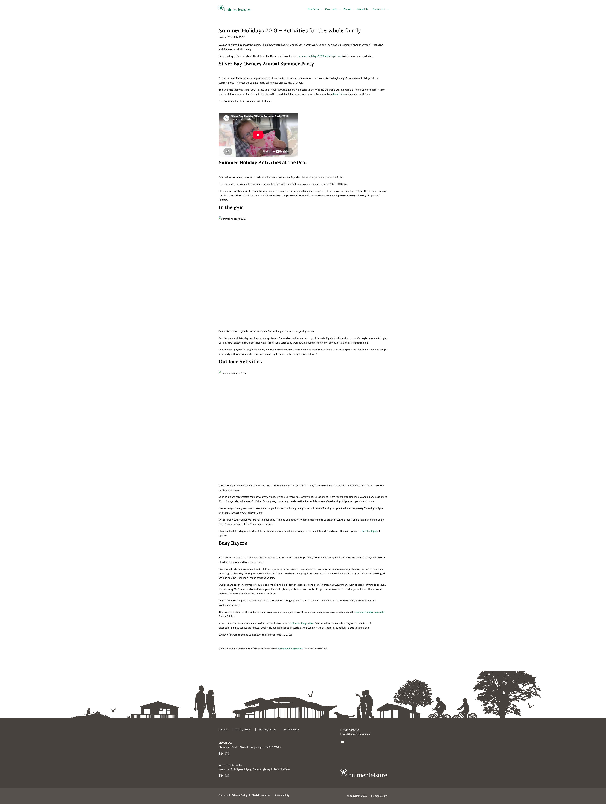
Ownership (331, 8)
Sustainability (291, 729)
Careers (223, 729)
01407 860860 (351, 729)
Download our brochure (289, 648)
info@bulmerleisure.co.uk (357, 733)
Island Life (362, 8)
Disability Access (267, 729)
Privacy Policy (242, 729)
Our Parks (313, 8)
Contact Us (379, 8)
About (347, 8)
